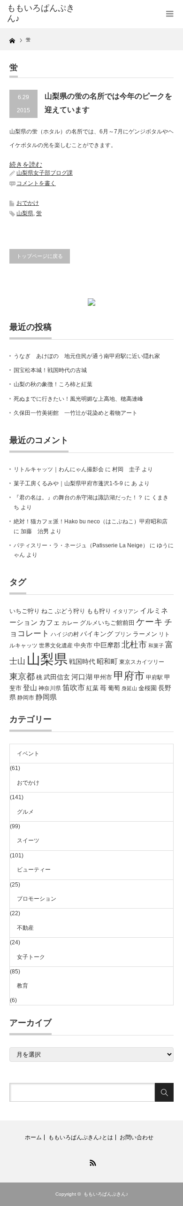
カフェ (49, 622)
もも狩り (99, 611)
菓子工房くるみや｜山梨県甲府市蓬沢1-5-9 (68, 483)
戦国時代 (82, 661)
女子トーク (31, 957)
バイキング (96, 634)
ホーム (33, 1137)
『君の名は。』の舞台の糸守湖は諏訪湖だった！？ (78, 497)
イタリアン (125, 611)
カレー (69, 623)
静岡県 (46, 697)
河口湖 (81, 677)
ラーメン (145, 634)
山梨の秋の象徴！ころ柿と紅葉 (53, 384)
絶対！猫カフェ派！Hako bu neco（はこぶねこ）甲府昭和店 (91, 521)
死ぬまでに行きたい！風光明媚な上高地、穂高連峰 (78, 399)
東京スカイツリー (141, 662)
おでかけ (27, 203)
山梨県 (24, 213)
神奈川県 (49, 688)
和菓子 (156, 645)
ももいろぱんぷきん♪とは (80, 1137)
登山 (30, 688)
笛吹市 (73, 688)
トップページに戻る (39, 256)
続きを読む (25, 164)
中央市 (83, 645)
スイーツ (28, 840)
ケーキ (149, 622)
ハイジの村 (65, 634)
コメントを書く (36, 183)
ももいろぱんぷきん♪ (106, 1194)
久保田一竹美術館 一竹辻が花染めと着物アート (75, 413)
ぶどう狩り (70, 611)
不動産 (25, 928)
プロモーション (36, 898)
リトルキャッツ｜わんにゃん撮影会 (59, 469)
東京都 (22, 676)
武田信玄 (57, 677)
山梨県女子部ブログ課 (44, 173)
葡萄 (114, 688)
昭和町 (107, 661)
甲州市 (103, 677)
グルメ (25, 812)
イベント (28, 753)
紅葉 (92, 688)
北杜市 (134, 644)
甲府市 (129, 676)
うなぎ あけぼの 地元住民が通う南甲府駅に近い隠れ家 (87, 356)
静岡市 (25, 697)
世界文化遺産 (56, 645)
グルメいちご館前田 (107, 622)
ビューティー (34, 869)
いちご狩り (24, 611)
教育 (22, 985)
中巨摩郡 (107, 645)
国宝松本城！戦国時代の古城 (50, 370)
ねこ (47, 611)
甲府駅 (154, 677)
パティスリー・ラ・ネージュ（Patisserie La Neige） (81, 545)
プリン (122, 634)
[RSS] (91, 1161)
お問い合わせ (136, 1137)
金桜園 (147, 688)
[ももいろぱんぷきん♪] (43, 13)
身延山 (129, 688)
